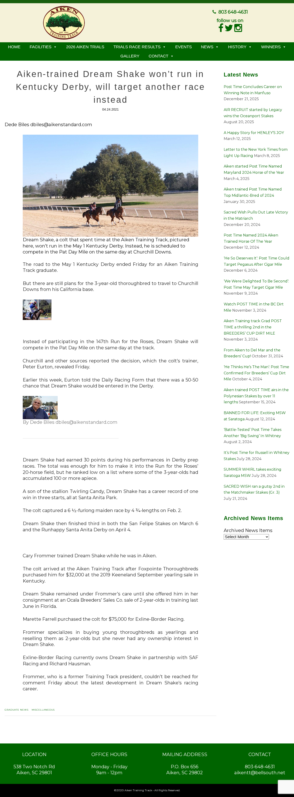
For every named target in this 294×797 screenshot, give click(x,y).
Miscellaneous (43, 709)
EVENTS (183, 47)
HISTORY (237, 47)
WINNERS (271, 47)
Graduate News (16, 709)
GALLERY (129, 56)
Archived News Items (248, 530)
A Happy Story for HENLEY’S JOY (254, 133)
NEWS (207, 47)
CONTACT (158, 56)
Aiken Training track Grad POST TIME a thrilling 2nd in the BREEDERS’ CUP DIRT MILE (253, 327)
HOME (14, 47)
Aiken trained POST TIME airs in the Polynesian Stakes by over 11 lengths (256, 396)
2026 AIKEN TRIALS (85, 47)
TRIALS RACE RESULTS (137, 47)
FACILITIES (40, 47)
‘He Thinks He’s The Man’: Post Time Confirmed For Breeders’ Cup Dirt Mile (256, 373)
